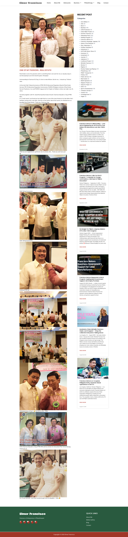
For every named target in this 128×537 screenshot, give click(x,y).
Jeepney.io (84, 59)
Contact (106, 3)
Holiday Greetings (86, 47)
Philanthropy (84, 71)
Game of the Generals (87, 43)
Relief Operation (85, 80)
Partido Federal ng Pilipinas (88, 69)
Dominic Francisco (86, 33)
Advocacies (67, 3)
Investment (84, 55)
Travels (83, 92)
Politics (83, 75)
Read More (83, 145)
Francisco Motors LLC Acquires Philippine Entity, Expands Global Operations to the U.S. (90, 382)
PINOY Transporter (86, 73)
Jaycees (83, 57)
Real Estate (84, 78)
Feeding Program (85, 37)
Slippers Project (85, 82)
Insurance (83, 53)
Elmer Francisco (33, 514)
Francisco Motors (86, 39)
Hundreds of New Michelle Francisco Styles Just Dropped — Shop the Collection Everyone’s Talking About (91, 331)
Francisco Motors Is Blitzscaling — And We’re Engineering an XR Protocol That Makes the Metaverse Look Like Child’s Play (92, 126)
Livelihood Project (86, 61)
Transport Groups (86, 90)
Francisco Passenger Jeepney (89, 41)
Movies (83, 65)
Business (83, 27)
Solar (82, 86)
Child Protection (85, 29)
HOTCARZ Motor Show (87, 51)
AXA (82, 23)
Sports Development (87, 88)
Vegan (82, 96)
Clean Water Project (86, 31)
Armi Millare (84, 22)
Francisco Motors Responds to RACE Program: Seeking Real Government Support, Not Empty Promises (92, 279)
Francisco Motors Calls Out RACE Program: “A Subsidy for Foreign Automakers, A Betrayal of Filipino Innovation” (91, 178)
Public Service (85, 76)
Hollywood (84, 49)
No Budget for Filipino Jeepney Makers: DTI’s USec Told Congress (92, 230)
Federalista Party (85, 35)
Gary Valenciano (85, 45)
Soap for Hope (85, 84)
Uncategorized (85, 94)
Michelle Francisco (86, 63)
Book (82, 25)
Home (49, 3)
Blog (98, 3)
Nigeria (83, 67)
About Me (57, 3)
